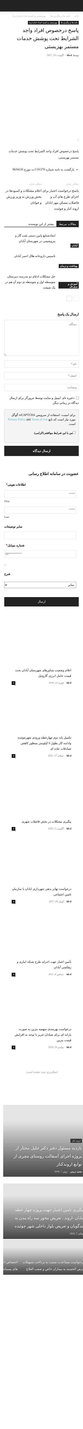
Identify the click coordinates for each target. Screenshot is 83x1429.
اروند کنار (76, 1141)
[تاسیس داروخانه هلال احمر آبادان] (68, 260)
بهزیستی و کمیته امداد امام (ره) (29, 15)
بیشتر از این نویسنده (41, 224)
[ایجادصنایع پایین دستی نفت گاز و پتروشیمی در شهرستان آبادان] (68, 240)
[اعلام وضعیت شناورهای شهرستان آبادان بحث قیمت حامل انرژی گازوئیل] (41, 651)
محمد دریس (76, 1171)
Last (6, 517)
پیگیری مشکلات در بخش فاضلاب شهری (46, 821)
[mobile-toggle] (76, 6)
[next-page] (69, 298)
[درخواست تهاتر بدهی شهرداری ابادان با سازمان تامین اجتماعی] (41, 869)
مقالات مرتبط (67, 224)
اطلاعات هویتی (16, 484)
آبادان (74, 245)
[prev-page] (76, 298)
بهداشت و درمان (68, 265)
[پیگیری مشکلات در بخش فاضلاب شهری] (41, 796)
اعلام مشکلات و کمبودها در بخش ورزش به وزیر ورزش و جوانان (24, 196)
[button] (6, 6)
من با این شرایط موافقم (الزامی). (53, 432)
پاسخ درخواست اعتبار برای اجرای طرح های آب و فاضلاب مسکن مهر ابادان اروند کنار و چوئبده (61, 199)
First (6, 501)
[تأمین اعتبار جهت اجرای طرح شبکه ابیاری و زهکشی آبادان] (41, 942)
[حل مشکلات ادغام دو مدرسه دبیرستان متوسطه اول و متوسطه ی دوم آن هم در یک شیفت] (68, 281)
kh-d (69, 55)
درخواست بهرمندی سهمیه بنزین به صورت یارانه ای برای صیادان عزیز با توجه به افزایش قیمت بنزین (43, 1035)
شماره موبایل (15, 545)
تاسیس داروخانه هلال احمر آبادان (34, 256)
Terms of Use (39, 419)
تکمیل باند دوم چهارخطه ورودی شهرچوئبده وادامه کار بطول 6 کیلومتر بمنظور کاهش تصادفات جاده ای (44, 743)
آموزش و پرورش (72, 285)
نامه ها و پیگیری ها (60, 15)
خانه (76, 15)
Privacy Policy (17, 419)
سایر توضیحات (13, 526)
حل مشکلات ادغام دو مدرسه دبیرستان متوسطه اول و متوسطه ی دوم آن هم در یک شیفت (30, 282)
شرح (7, 574)
